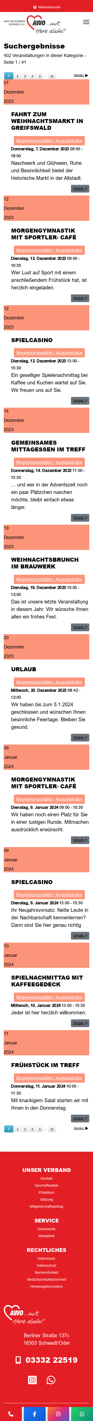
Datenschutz (46, 1265)
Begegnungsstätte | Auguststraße (49, 140)
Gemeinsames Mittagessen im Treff (48, 445)
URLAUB (23, 669)
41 (52, 76)
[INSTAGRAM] (33, 1380)
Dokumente (46, 1229)
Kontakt (47, 1178)
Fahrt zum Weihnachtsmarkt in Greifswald (47, 121)
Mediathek (46, 1236)
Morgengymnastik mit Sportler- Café (43, 233)
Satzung (46, 1199)
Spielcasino (32, 340)
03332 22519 (52, 1359)
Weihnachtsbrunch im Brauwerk (45, 562)
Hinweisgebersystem (46, 1286)
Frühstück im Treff (45, 1065)
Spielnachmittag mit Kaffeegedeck (47, 980)
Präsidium (46, 1192)
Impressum (46, 1258)
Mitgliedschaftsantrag (46, 1206)
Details (79, 189)
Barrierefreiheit (46, 1272)
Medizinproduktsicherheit (46, 1279)
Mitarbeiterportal (49, 7)
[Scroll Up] (81, 1401)
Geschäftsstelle (46, 1185)
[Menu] (86, 22)
